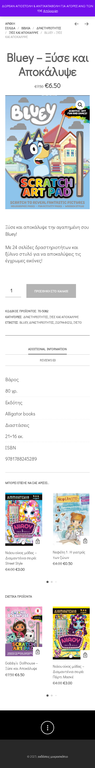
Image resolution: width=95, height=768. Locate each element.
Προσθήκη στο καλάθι (51, 291)
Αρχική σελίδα (10, 25)
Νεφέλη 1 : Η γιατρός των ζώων (69, 555)
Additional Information (47, 349)
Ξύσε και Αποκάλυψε (23, 32)
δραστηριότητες (41, 322)
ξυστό (77, 322)
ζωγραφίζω (63, 322)
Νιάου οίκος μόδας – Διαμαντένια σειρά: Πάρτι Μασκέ (68, 671)
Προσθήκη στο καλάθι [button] (37, 541)
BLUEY (24, 322)
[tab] (47, 349)
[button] (80, 105)
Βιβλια (25, 28)
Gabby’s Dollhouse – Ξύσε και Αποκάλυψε (21, 665)
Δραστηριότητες (48, 28)
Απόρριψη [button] (50, 10)
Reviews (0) (47, 360)
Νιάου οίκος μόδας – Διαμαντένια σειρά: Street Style (21, 557)
